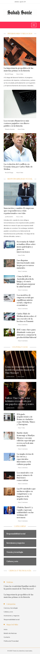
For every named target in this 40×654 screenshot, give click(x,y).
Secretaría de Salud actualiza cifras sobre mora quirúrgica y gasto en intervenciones (26, 247)
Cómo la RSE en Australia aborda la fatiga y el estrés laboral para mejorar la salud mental (26, 281)
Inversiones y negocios (11, 616)
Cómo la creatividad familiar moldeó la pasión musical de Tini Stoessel (20, 587)
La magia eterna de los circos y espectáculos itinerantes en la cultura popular (25, 459)
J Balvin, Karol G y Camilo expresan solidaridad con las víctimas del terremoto (25, 512)
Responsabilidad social (11, 619)
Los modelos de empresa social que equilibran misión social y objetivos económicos (25, 300)
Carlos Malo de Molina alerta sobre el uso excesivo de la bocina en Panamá (26, 318)
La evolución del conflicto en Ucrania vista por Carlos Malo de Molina (18, 167)
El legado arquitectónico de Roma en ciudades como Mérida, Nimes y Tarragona (26, 419)
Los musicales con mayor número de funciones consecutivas (25, 477)
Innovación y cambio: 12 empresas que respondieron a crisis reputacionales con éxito (19, 211)
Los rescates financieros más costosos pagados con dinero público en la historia (16, 123)
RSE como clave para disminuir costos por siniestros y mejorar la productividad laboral (26, 334)
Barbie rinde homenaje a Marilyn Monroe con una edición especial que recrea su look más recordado (26, 439)
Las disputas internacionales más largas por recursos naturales (26, 264)
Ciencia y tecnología (11, 608)
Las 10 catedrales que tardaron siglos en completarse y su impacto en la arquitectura (26, 494)
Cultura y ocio (8, 612)
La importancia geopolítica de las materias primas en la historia (18, 69)
